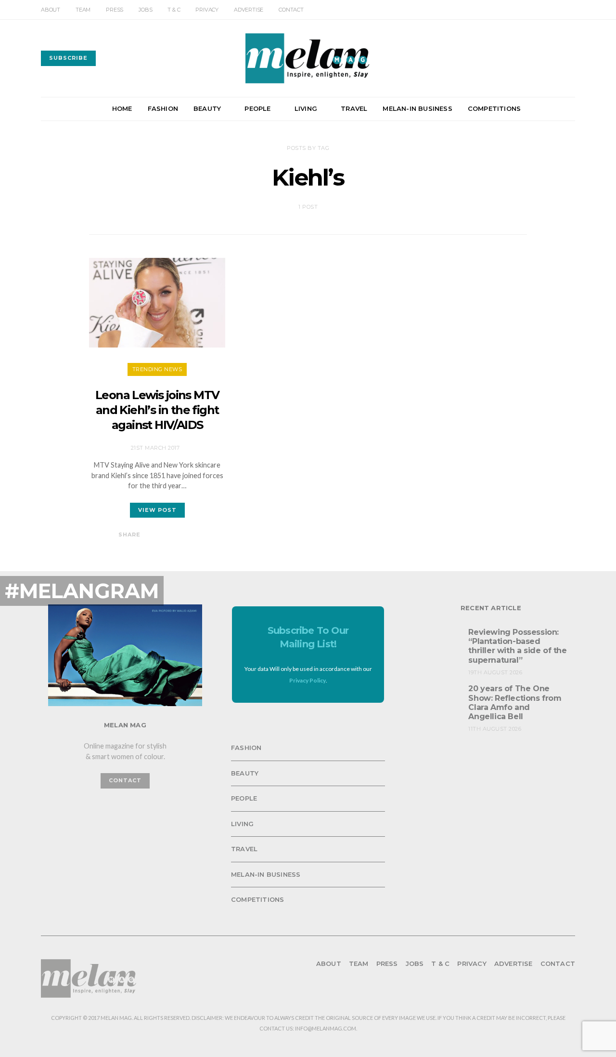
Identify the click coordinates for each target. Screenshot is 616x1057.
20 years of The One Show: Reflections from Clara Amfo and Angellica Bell (514, 702)
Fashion (163, 108)
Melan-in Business (417, 108)
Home (122, 108)
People (257, 108)
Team (83, 9)
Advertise (248, 9)
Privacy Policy (307, 680)
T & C (173, 9)
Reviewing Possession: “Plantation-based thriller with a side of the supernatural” (517, 646)
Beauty (207, 108)
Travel (354, 108)
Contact (291, 9)
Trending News (157, 369)
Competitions (494, 108)
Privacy (206, 9)
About (50, 9)
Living (306, 108)
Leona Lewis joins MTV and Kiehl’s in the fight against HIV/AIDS (157, 410)
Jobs (145, 9)
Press (114, 9)
